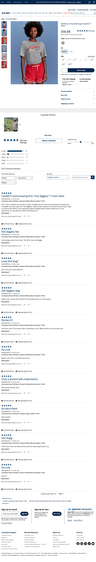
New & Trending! (16, 13)
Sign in (64, 84)
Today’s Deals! (66, 13)
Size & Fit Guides (6, 546)
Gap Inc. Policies (52, 555)
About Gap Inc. (82, 553)
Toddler (50, 13)
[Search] (95, 13)
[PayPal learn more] (70, 75)
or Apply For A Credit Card (31, 546)
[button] (29, 64)
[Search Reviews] (93, 177)
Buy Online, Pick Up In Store (9, 549)
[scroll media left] (2, 124)
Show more (5, 503)
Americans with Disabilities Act (10, 555)
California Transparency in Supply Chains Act (33, 555)
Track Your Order (6, 542)
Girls (43, 13)
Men (40, 13)
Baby (54, 13)
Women (36, 13)
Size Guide (91, 56)
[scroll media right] (20, 124)
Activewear (30, 13)
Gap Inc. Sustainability (59, 542)
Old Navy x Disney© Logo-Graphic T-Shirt (15, 501)
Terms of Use (63, 553)
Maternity (59, 13)
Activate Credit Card (30, 542)
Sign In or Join (71, 2)
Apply (70, 520)
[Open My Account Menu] (89, 2)
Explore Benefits (29, 540)
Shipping (4, 537)
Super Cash (56, 546)
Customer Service (6, 535)
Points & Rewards (29, 537)
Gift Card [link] (93, 10)
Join (70, 84)
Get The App (80, 540)
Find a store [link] (71, 10)
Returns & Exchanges (8, 540)
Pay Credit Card (28, 535)
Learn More (78, 520)
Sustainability (72, 553)
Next (60, 494)
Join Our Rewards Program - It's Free (35, 544)
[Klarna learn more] (77, 75)
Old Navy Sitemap (58, 535)
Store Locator (80, 537)
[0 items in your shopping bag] (94, 2)
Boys (46, 13)
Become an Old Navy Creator (61, 544)
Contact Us (79, 535)
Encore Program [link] (82, 10)
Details (79, 2)
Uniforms (24, 13)
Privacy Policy (7, 523)
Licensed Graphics (11, 19)
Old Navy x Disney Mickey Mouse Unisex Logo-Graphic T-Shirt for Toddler (50, 501)
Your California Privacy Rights (49, 553)
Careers (55, 537)
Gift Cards (4, 544)
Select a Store (84, 81)
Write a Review (49, 141)
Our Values (56, 540)
